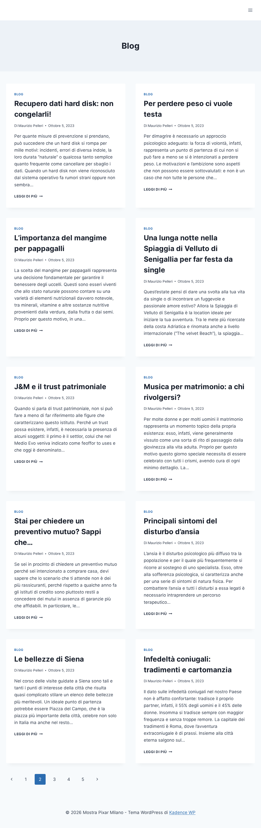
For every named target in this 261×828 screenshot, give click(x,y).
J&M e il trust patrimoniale (60, 386)
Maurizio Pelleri (30, 126)
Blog (18, 94)
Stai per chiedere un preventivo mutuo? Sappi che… (57, 532)
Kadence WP (182, 812)
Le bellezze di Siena (49, 659)
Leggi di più (28, 196)
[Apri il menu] (250, 10)
